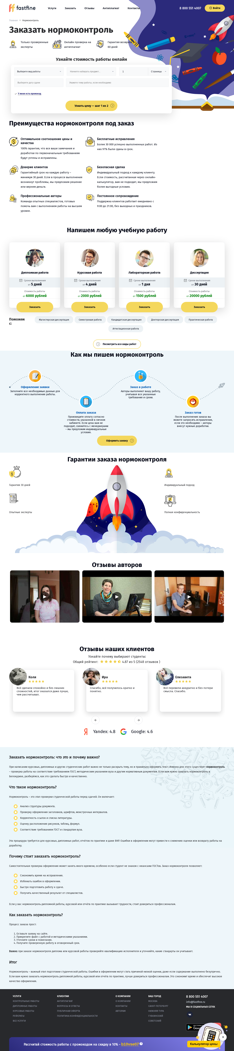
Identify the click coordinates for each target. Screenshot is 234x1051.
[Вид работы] (39, 72)
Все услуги (19, 1020)
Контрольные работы (26, 1001)
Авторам (121, 1011)
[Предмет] (91, 72)
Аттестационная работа (126, 328)
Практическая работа (201, 319)
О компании (123, 1001)
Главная (13, 20)
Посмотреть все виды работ (119, 344)
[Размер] (133, 72)
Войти (216, 8)
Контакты (134, 8)
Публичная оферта (68, 1011)
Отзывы (89, 8)
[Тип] (158, 72)
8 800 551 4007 (190, 8)
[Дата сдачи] (39, 84)
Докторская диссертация (165, 319)
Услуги (52, 8)
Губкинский (155, 1015)
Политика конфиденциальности (77, 1015)
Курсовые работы (23, 1011)
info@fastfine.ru (195, 1002)
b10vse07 (130, 1044)
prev (95, 720)
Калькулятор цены (204, 1044)
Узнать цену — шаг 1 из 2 (91, 106)
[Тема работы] (117, 84)
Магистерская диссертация (54, 319)
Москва (152, 1001)
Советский (154, 1020)
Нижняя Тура (156, 1011)
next (138, 720)
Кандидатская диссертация (126, 319)
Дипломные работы (25, 1006)
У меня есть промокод (29, 93)
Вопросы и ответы (68, 1006)
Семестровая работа (90, 319)
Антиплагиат (111, 8)
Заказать (70, 8)
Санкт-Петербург (158, 1006)
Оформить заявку (117, 440)
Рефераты (18, 1015)
